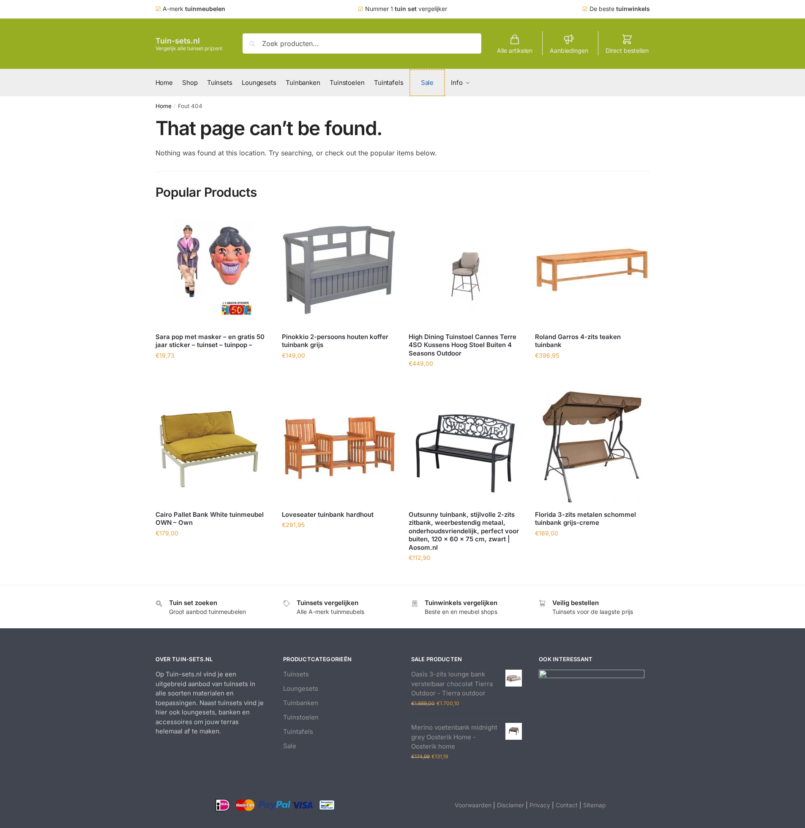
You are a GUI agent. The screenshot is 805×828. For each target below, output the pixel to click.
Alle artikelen (514, 50)
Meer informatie (212, 373)
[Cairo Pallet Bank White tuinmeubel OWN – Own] (213, 448)
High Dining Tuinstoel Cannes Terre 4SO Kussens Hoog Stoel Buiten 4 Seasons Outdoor (462, 345)
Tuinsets (296, 674)
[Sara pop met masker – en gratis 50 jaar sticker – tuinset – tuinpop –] (213, 270)
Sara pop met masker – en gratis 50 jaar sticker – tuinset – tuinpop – (210, 341)
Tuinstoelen (301, 717)
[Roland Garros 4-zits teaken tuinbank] (592, 270)
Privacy (539, 805)
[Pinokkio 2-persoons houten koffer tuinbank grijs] (339, 270)
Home (164, 106)
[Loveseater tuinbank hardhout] (339, 448)
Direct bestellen (627, 50)
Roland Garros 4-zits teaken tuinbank (578, 341)
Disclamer (510, 805)
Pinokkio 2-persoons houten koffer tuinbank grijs (335, 341)
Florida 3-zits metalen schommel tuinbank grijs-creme (585, 518)
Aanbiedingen (569, 50)
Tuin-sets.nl (178, 40)
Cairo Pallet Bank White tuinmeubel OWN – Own (210, 518)
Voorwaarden (473, 805)
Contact (567, 805)
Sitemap (594, 805)
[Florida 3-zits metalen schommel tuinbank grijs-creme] (592, 448)
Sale (289, 746)
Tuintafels (298, 732)
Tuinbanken (300, 703)
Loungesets (300, 688)
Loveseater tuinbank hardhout (328, 514)
